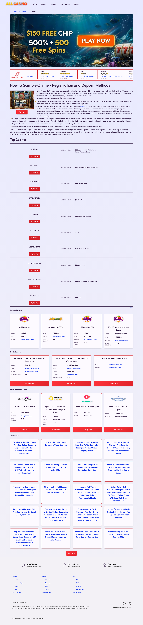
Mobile (47, 589)
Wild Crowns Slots (42, 76)
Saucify (17, 586)
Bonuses (53, 4)
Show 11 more (77, 592)
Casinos (43, 4)
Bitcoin (76, 4)
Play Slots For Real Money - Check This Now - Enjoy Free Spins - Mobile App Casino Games (118, 468)
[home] (16, 7)
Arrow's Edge (19, 583)
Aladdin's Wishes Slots (32, 368)
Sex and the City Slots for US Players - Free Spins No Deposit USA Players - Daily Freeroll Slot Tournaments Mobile (119, 447)
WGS (16, 580)
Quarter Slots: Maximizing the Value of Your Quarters (56, 443)
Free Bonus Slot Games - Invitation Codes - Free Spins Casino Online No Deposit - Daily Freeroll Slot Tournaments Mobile (87, 492)
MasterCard (84, 106)
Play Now (22, 112)
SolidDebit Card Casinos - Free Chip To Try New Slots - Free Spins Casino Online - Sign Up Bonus (87, 446)
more (131, 308)
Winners (48, 580)
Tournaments (65, 4)
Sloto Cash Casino (72, 374)
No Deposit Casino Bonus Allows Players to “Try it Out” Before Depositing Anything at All (24, 468)
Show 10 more (16, 592)
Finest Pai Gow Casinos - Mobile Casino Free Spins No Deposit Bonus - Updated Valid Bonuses (55, 535)
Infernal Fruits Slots (62, 76)
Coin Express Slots (82, 76)
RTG (77, 580)
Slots (35, 4)
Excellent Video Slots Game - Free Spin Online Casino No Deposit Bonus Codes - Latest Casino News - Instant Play (24, 447)
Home (15, 12)
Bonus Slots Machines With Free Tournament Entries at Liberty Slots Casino (24, 512)
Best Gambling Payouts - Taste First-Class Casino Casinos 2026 (118, 534)
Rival (16, 589)
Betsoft (78, 586)
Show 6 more (46, 592)
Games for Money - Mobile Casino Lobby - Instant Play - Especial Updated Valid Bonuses (118, 513)
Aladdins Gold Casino (31, 371)
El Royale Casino (26, 416)
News (24, 12)
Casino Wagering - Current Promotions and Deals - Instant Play (56, 467)
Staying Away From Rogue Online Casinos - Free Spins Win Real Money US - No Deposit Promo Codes (24, 491)
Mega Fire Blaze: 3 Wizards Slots (106, 76)
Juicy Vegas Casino (59, 336)
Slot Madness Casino (27, 339)
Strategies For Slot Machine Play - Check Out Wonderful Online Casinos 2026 (56, 490)
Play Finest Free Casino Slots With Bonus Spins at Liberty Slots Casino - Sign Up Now (87, 534)
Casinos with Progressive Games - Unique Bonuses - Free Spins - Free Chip (87, 467)
